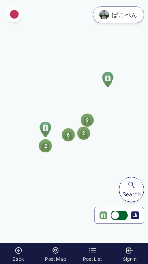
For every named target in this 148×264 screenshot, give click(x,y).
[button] (45, 129)
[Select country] (14, 14)
